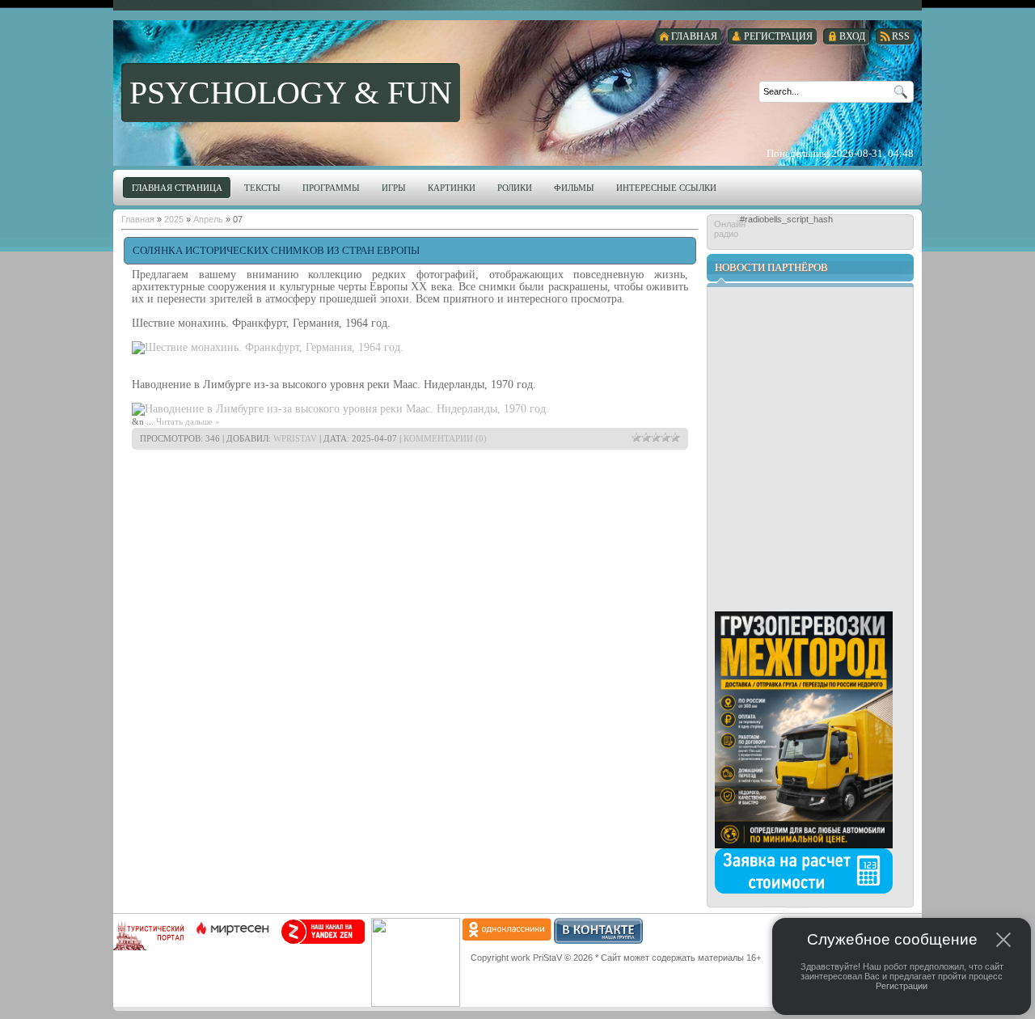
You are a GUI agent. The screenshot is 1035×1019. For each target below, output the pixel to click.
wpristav (295, 438)
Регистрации (901, 986)
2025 (174, 219)
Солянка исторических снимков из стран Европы (276, 250)
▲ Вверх (45, 29)
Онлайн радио (727, 229)
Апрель (208, 219)
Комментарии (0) (445, 438)
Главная (137, 219)
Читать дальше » (188, 421)
